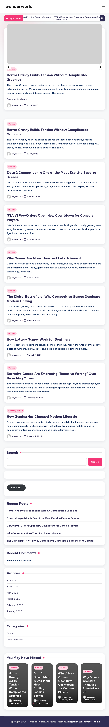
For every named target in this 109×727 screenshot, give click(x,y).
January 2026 (14, 611)
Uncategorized (15, 411)
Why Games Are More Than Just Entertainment (44, 258)
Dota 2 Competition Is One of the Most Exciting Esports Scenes (43, 518)
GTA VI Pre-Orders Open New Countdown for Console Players (76, 17)
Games (11, 69)
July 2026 (12, 580)
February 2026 (15, 605)
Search (12, 453)
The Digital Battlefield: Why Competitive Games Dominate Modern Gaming (50, 540)
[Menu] (103, 6)
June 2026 (12, 586)
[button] (17, 99)
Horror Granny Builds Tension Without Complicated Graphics (42, 510)
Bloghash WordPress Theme (83, 721)
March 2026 (13, 598)
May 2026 (12, 592)
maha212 (16, 487)
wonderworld (19, 6)
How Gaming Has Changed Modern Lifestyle (42, 417)
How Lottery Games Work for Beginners (38, 339)
